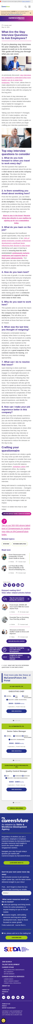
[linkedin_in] (18, 585)
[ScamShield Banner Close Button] (30, 13)
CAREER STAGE (8, 967)
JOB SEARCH (7, 962)
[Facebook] (8, 997)
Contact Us (5, 989)
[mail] (22, 585)
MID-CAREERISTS (8, 971)
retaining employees (19, 544)
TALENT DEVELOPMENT (11, 964)
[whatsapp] (5, 585)
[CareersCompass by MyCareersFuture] (5, 6)
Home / (5, 665)
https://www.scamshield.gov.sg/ (15, 14)
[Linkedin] (22, 997)
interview (6, 544)
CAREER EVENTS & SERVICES (13, 976)
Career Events (8, 979)
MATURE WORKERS (9, 973)
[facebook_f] (13, 585)
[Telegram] (3, 997)
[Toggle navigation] (29, 6)
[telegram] (9, 585)
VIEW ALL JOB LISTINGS (16, 808)
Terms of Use (6, 1004)
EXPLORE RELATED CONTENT (16, 641)
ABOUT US (6, 986)
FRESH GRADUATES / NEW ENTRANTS (14, 969)
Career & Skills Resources (12, 983)
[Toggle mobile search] (25, 6)
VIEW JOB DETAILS (16, 711)
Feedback (5, 991)
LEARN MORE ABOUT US (16, 862)
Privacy (4, 1006)
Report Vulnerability (9, 1008)
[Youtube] (18, 997)
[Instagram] (13, 997)
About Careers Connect (11, 981)
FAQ (3, 993)
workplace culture (19, 467)
